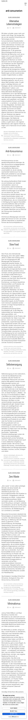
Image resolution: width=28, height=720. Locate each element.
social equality (16, 231)
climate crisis (7, 348)
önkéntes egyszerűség (12, 590)
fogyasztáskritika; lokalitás (17, 460)
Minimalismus (14, 603)
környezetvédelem (8, 231)
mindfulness (16, 462)
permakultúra (14, 353)
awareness (16, 135)
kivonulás (6, 462)
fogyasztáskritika (8, 138)
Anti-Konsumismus (14, 151)
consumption (7, 136)
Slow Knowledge (14, 17)
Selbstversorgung (14, 364)
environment (14, 228)
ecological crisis (7, 587)
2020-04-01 (18, 28)
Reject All (13, 711)
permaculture (7, 353)
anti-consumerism (13, 133)
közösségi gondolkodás (16, 350)
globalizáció (22, 138)
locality (24, 350)
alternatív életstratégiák (9, 131)
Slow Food (14, 244)
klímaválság (6, 350)
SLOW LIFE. (4, 1)
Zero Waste (14, 476)
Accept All (14, 714)
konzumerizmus (22, 229)
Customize (13, 708)
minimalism (11, 351)
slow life (20, 353)
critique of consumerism (17, 136)
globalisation (15, 138)
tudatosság (6, 465)
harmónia (6, 140)
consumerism (7, 228)
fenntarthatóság (16, 587)
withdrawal (22, 465)
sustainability (21, 590)
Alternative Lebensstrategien (14, 22)
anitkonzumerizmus (8, 346)
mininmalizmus (19, 351)
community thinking (16, 348)
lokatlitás (6, 351)
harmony (11, 140)
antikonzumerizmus (8, 135)
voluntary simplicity (14, 465)
